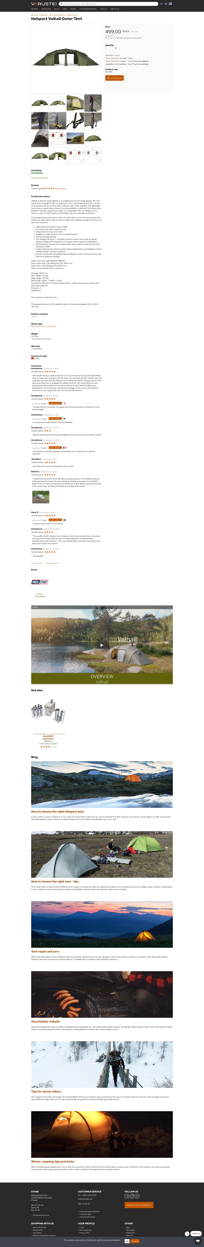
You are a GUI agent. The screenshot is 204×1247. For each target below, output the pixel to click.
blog (56, 9)
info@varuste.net (85, 1199)
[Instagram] (132, 1196)
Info (65, 9)
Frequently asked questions (90, 1211)
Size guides (130, 1230)
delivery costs (134, 31)
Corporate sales (85, 1214)
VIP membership (86, 1230)
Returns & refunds (39, 1227)
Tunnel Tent (51, 326)
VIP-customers (110, 38)
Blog (128, 1227)
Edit (127, 1241)
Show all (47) (38, 563)
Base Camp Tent (38, 326)
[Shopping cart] (165, 3)
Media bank (130, 1233)
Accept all (134, 1241)
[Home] (44, 3)
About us (115, 9)
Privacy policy (84, 1233)
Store (73, 9)
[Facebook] (127, 1196)
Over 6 (34, 316)
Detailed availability (39, 178)
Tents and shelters (57, 15)
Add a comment (52, 563)
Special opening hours (41, 1215)
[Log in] (161, 3)
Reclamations (38, 1230)
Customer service (88, 9)
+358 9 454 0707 (89, 1195)
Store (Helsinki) (112, 58)
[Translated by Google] (39, 403)
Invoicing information (87, 1217)
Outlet (103, 9)
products (46, 9)
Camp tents (72, 15)
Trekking (43, 15)
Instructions (37, 1233)
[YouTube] (137, 1196)
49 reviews (60, 188)
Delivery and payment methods (44, 1235)
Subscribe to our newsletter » (139, 1205)
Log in (82, 1227)
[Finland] (171, 3)
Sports (34, 9)
